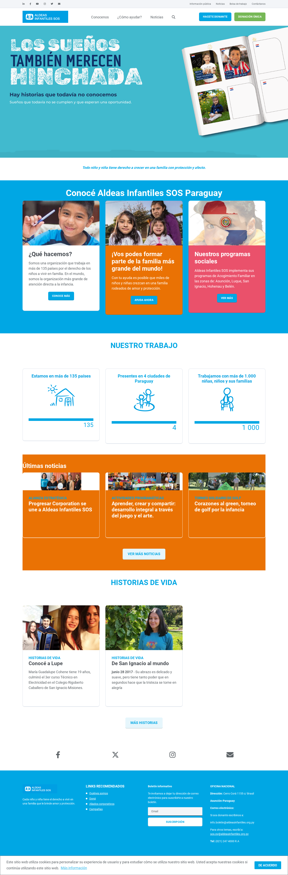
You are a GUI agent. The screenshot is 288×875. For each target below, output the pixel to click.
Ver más (227, 298)
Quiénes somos (98, 793)
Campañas (96, 809)
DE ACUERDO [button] (267, 865)
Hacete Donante (215, 16)
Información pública (200, 4)
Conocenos (100, 17)
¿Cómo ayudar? (129, 17)
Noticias (220, 4)
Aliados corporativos (101, 803)
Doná (92, 798)
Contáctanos (258, 4)
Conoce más (61, 295)
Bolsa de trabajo (238, 4)
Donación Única (250, 16)
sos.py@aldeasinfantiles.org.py (229, 834)
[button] (142, 157)
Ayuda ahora (144, 300)
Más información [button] (74, 868)
